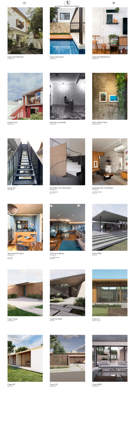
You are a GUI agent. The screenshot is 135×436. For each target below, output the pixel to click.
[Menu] (24, 3)
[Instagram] (113, 3)
